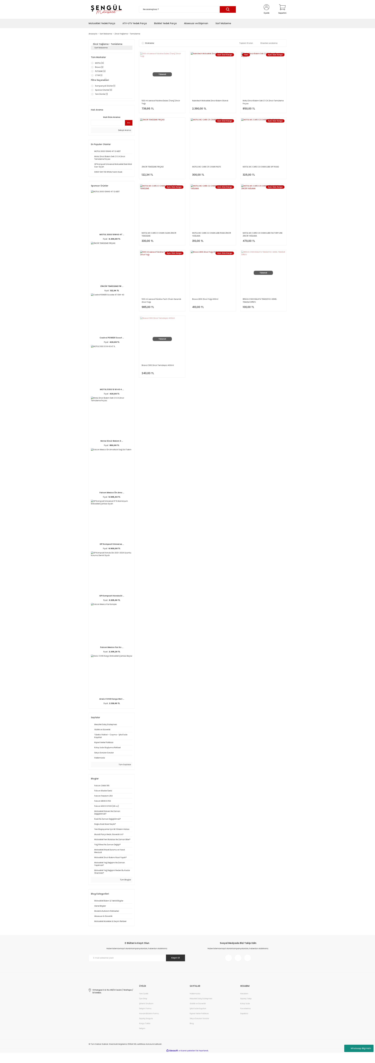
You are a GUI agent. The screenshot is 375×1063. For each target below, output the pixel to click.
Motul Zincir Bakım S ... (111, 441)
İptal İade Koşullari (198, 1008)
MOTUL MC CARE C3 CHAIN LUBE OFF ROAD (261, 167)
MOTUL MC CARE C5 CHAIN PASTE (206, 167)
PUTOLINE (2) (100, 71)
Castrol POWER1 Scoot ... (112, 337)
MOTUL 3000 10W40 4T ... (111, 234)
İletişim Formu (145, 1008)
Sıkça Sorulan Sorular (199, 1018)
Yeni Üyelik (143, 993)
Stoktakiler (149, 43)
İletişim (142, 1028)
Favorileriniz (245, 1008)
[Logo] (106, 9)
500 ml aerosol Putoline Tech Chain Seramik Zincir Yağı (161, 300)
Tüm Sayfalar (124, 764)
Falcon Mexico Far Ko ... (111, 647)
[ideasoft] (172, 1050)
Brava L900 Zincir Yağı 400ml (205, 299)
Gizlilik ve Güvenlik (198, 1003)
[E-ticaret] (187, 1050)
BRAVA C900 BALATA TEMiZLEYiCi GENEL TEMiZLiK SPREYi (260, 300)
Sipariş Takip (246, 998)
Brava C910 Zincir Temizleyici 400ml (158, 365)
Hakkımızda (195, 993)
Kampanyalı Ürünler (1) (105, 86)
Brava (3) (99, 67)
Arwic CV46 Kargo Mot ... (111, 699)
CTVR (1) (98, 75)
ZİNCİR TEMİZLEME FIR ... (111, 286)
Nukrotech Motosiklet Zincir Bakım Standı (210, 100)
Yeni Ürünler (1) (101, 94)
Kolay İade (245, 1003)
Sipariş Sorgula (146, 1018)
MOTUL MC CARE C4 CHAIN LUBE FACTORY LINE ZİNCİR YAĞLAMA (262, 234)
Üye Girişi (143, 998)
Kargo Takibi (144, 1023)
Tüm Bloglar (125, 879)
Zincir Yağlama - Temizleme (127, 33)
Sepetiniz (244, 1013)
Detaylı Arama (124, 130)
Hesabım (244, 993)
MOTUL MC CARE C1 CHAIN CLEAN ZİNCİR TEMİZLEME (159, 234)
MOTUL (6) (99, 63)
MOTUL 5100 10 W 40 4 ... (112, 389)
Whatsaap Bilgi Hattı (361, 1048)
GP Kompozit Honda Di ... (111, 595)
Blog (192, 1023)
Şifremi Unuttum (146, 1003)
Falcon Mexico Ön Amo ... (111, 492)
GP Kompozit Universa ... (112, 544)
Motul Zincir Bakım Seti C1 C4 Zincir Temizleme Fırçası (263, 102)
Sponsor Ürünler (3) (103, 90)
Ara (128, 122)
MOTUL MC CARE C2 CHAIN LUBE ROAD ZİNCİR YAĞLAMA (211, 234)
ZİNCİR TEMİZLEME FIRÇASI (153, 167)
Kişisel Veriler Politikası (199, 1013)
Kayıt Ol (175, 957)
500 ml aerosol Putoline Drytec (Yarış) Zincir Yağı (161, 102)
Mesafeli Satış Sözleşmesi (201, 998)
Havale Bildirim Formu (149, 1013)
